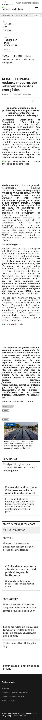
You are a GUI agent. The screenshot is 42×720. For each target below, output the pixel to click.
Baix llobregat (8, 406)
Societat (7, 49)
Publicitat (26, 15)
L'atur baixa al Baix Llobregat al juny (21, 667)
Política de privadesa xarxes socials (15, 692)
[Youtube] (8, 1)
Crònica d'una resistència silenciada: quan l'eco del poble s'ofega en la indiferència (20, 571)
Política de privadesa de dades (13, 696)
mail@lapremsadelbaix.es (27, 3)
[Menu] (36, 8)
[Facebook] (2, 1)
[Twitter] (5, 1)
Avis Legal (5, 688)
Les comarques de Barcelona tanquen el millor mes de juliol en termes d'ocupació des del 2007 (20, 631)
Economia (5, 94)
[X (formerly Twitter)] (33, 101)
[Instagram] (13, 1)
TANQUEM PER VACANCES (7, 43)
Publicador (6, 15)
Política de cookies (8, 700)
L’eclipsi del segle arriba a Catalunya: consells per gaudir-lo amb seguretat (21, 490)
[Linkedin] (11, 1)
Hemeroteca (17, 15)
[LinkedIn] (38, 101)
